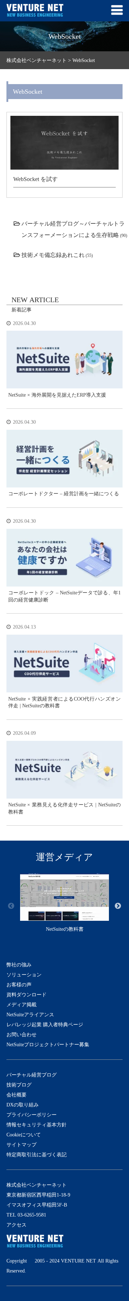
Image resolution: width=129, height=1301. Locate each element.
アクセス (16, 1224)
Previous (11, 906)
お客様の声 (19, 984)
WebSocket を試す (35, 179)
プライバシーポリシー (31, 1114)
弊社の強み (19, 964)
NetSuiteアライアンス (30, 1014)
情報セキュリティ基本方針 (36, 1124)
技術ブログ (19, 1084)
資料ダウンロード (26, 994)
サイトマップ (21, 1144)
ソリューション (24, 974)
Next (117, 906)
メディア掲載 (21, 1004)
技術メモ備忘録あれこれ (53, 255)
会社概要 (16, 1094)
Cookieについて (23, 1134)
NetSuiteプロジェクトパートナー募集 (47, 1044)
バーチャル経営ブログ (31, 1074)
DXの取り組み (22, 1104)
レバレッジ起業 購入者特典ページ (44, 1024)
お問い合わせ (21, 1034)
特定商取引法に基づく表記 (36, 1154)
